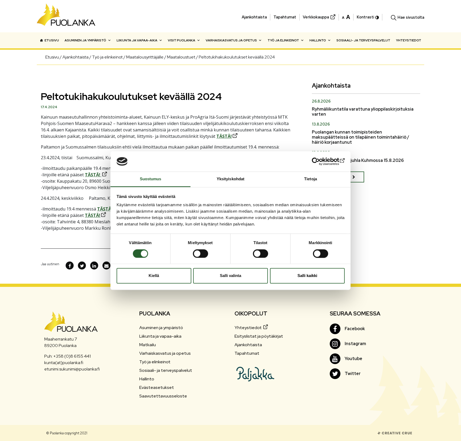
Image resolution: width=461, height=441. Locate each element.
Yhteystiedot (408, 40)
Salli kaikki (307, 276)
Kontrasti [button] (365, 16)
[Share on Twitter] (82, 266)
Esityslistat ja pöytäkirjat (259, 336)
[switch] (200, 253)
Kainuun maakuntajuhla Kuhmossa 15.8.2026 (358, 160)
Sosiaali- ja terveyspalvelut (363, 40)
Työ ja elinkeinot (283, 40)
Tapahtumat (284, 16)
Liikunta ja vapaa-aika (137, 40)
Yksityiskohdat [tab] (230, 179)
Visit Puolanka (181, 40)
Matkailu (147, 345)
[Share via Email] (106, 266)
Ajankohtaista (254, 16)
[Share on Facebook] (70, 266)
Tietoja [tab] (310, 179)
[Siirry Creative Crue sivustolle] (395, 433)
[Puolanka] (66, 16)
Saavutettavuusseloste (163, 396)
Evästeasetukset (156, 387)
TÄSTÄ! (224, 136)
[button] (346, 16)
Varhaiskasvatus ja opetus (231, 40)
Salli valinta (230, 276)
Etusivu (52, 40)
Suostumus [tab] (150, 179)
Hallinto (317, 40)
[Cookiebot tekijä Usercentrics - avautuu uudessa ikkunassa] (321, 161)
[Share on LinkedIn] (94, 266)
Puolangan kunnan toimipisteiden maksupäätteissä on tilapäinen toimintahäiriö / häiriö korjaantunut (360, 137)
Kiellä (154, 276)
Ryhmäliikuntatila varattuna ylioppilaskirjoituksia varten (363, 111)
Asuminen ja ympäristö (85, 40)
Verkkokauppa (316, 16)
